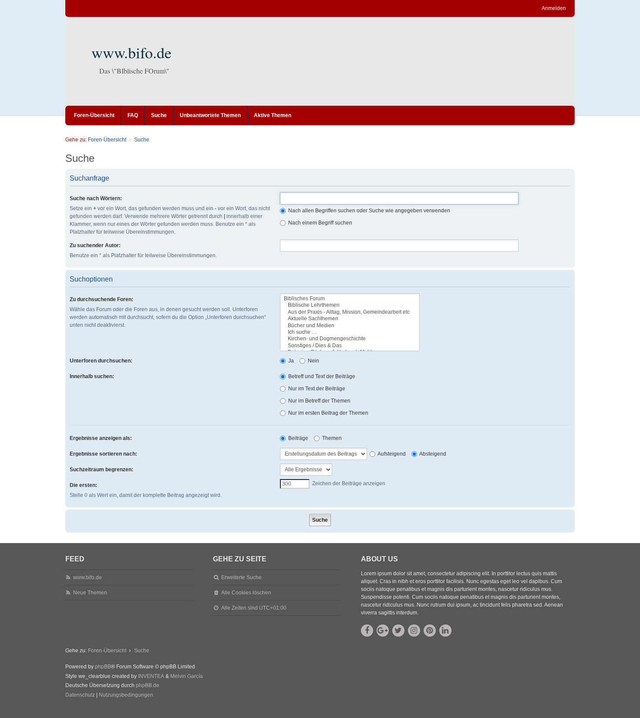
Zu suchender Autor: (95, 245)
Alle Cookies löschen (246, 593)
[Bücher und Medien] (350, 325)
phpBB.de (147, 685)
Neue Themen (90, 593)
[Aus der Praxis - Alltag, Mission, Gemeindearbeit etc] (350, 312)
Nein (313, 361)
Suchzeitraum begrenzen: (101, 469)
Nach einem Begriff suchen (319, 223)
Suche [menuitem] (159, 115)
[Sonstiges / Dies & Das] (350, 345)
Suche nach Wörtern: (96, 198)
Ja (290, 361)
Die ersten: (83, 485)
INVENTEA (151, 676)
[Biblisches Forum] (350, 298)
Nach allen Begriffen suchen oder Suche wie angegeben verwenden (368, 211)
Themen (331, 438)
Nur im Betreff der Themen (318, 401)
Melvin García (186, 676)
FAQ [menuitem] (133, 115)
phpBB (103, 667)
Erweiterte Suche (241, 577)
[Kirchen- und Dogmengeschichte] (350, 339)
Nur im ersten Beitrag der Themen (327, 413)
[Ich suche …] (350, 332)
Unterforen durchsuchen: (101, 361)
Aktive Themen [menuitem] (272, 115)
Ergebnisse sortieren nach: (103, 454)
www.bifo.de (131, 52)
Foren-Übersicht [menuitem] (94, 115)
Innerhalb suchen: (92, 376)
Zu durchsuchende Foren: (101, 299)
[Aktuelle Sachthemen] (350, 318)
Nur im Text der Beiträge (316, 389)
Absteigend (432, 454)
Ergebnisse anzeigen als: (101, 438)
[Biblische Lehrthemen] (350, 305)
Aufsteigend (391, 454)
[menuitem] (80, 695)
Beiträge (297, 438)
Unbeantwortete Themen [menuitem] (210, 115)
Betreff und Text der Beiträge (321, 376)
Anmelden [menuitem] (554, 8)
